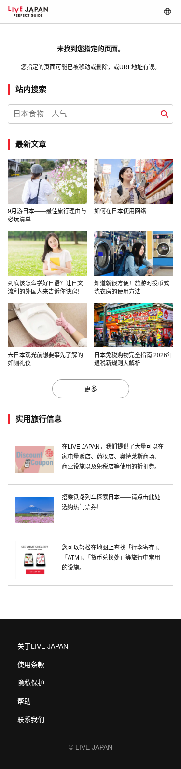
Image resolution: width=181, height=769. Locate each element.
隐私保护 (30, 683)
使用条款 (30, 664)
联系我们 (30, 719)
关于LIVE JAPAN (42, 646)
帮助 (24, 701)
